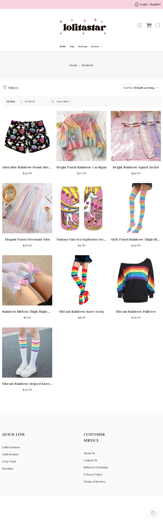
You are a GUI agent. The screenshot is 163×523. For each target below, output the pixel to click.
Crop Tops (9, 461)
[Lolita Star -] (81, 25)
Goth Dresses (10, 454)
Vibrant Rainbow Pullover (136, 312)
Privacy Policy (93, 474)
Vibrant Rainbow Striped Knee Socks (27, 384)
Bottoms (83, 46)
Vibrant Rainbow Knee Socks (81, 312)
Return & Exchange (96, 467)
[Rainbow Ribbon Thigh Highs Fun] (27, 280)
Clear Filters (62, 101)
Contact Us (90, 460)
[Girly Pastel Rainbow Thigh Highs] (136, 208)
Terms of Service (94, 481)
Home (73, 65)
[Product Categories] (140, 25)
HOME (63, 46)
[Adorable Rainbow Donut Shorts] (27, 136)
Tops (72, 46)
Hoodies (7, 468)
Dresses (95, 46)
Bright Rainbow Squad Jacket (136, 167)
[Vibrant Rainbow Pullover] (136, 280)
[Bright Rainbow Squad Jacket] (136, 136)
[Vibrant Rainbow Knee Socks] (81, 280)
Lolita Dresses (11, 447)
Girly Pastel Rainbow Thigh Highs (136, 239)
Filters (12, 88)
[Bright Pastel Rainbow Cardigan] (81, 136)
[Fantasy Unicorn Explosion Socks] (81, 208)
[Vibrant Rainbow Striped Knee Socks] (27, 352)
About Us (89, 453)
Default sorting (144, 88)
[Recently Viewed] (153, 513)
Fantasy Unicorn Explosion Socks (81, 239)
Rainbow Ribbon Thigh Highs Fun (27, 312)
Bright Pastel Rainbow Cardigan (81, 167)
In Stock (30, 101)
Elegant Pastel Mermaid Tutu (27, 239)
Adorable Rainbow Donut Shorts (27, 167)
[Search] (158, 25)
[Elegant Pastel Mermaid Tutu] (27, 208)
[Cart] (149, 25)
